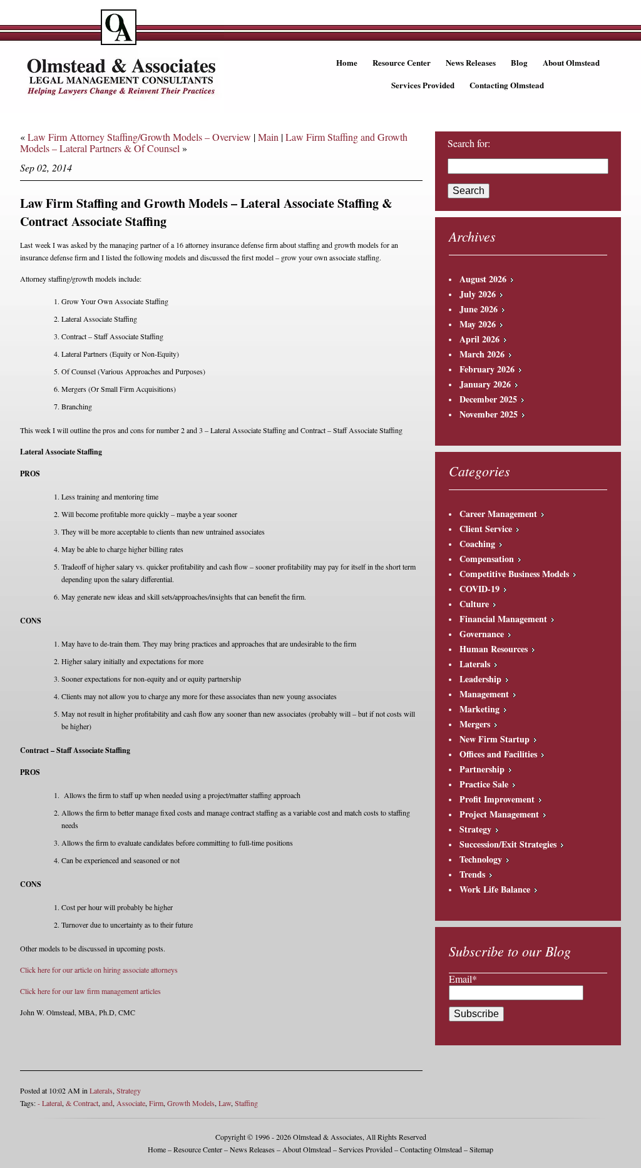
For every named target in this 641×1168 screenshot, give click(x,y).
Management (484, 693)
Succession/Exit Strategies (507, 844)
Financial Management (503, 618)
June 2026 (478, 308)
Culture (474, 603)
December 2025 (488, 399)
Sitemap (481, 1149)
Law (224, 1103)
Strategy (128, 1090)
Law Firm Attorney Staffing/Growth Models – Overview (139, 136)
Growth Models (191, 1103)
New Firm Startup (494, 738)
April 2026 (479, 339)
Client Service (485, 528)
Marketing (479, 708)
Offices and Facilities (498, 754)
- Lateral (50, 1103)
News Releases (471, 62)
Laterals (101, 1090)
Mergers (474, 723)
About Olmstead (571, 62)
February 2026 (487, 369)
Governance (481, 633)
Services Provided (422, 85)
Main (268, 136)
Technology (480, 859)
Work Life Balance (494, 889)
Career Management (498, 513)
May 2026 (477, 323)
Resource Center (401, 62)
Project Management (499, 814)
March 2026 (482, 354)
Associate (130, 1103)
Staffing (246, 1103)
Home (346, 62)
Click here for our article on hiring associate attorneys (99, 970)
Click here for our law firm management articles (90, 991)
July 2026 (477, 293)
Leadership (480, 678)
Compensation (486, 558)
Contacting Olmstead (506, 85)
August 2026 (482, 278)
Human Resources (493, 648)
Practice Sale (483, 784)
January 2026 (485, 384)
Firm (156, 1103)
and (107, 1103)
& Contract (82, 1103)
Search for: (469, 143)
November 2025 (488, 414)
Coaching (477, 543)
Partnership (482, 769)
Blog (519, 62)
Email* (463, 978)
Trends (472, 874)
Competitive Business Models (514, 573)
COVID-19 (479, 588)
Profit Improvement (497, 799)
